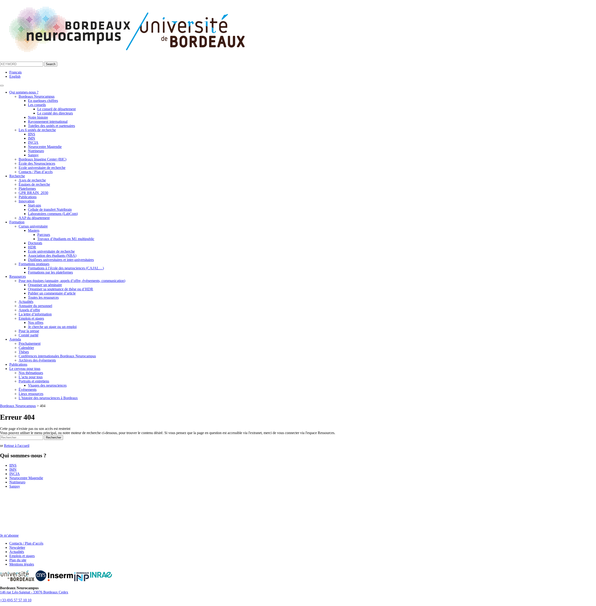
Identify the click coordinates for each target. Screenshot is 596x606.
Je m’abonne (9, 535)
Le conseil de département (56, 109)
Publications (28, 197)
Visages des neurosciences (47, 385)
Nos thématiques (31, 373)
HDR (32, 247)
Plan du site (17, 560)
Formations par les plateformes (50, 272)
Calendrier (26, 348)
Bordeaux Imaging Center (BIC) (42, 159)
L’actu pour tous (31, 377)
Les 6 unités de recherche (37, 130)
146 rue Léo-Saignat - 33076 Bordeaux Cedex (34, 592)
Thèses (24, 352)
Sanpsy (33, 155)
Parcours (43, 235)
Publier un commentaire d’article (52, 293)
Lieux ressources (31, 394)
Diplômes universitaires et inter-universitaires (61, 260)
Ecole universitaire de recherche (42, 168)
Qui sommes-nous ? (23, 92)
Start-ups (34, 205)
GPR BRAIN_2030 (33, 193)
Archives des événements (37, 360)
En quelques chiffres (43, 101)
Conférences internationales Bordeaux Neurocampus (57, 356)
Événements (28, 390)
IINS (31, 134)
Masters (33, 230)
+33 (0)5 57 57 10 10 (15, 600)
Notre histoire (38, 117)
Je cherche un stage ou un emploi (52, 327)
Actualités (26, 302)
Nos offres (35, 323)
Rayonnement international (48, 122)
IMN (31, 138)
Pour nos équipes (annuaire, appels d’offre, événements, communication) (72, 281)
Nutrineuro (36, 151)
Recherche (17, 176)
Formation (16, 222)
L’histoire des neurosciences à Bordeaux (48, 398)
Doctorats (35, 243)
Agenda (15, 339)
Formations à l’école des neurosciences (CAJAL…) (66, 268)
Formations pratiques (34, 264)
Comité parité (28, 335)
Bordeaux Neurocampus (36, 96)
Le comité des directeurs (55, 113)
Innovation (26, 201)
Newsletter (17, 547)
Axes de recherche (32, 180)
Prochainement (30, 343)
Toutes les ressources (43, 297)
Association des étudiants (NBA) (52, 256)
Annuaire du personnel (35, 306)
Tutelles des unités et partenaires (51, 126)
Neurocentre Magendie (45, 147)
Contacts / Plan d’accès (36, 172)
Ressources (17, 276)
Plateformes (27, 189)
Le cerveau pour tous (24, 369)
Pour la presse (29, 331)
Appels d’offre (29, 310)
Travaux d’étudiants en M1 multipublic (65, 239)
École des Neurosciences (37, 163)
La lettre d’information (35, 314)
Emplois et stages (31, 318)
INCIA (33, 142)
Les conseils (37, 105)
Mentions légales (21, 564)
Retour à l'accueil (16, 446)
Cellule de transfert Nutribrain (50, 209)
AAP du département (34, 218)
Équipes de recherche (34, 184)
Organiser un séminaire (45, 285)
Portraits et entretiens (34, 381)
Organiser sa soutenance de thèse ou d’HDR (60, 289)
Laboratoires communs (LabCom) (53, 214)
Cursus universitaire (33, 226)
